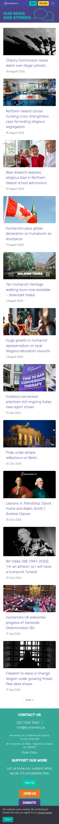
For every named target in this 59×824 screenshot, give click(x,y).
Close (8, 819)
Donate (43, 3)
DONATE (29, 803)
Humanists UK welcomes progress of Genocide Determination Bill (26, 622)
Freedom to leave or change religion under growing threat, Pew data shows (29, 678)
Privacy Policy (29, 752)
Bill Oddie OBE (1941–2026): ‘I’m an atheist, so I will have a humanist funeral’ (28, 566)
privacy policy (45, 812)
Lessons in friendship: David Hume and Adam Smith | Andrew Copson (28, 508)
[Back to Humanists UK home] (11, 3)
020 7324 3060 (28, 723)
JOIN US (29, 794)
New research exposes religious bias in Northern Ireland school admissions (26, 177)
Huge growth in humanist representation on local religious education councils (28, 345)
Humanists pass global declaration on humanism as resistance (28, 233)
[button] (52, 3)
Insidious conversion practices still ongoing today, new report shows (29, 401)
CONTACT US (29, 715)
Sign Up (29, 782)
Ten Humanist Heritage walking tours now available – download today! (28, 289)
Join (33, 3)
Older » (29, 700)
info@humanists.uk (31, 727)
